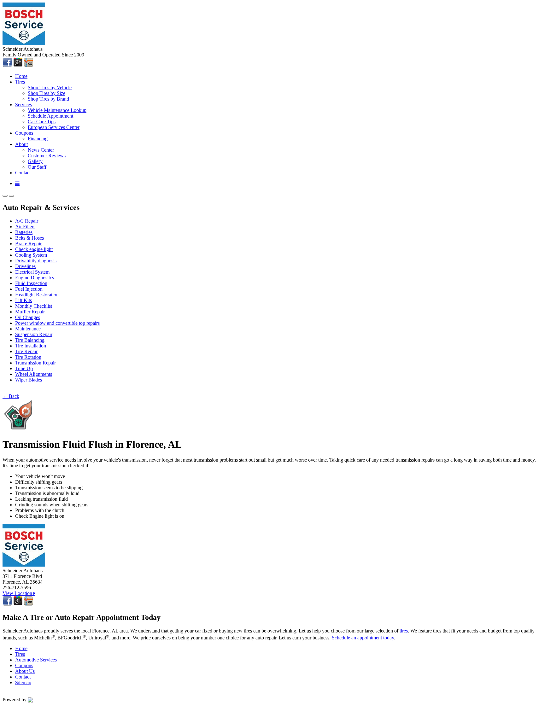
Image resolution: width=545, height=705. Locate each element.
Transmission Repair (35, 362)
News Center (41, 150)
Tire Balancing (29, 340)
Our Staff (37, 167)
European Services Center (53, 127)
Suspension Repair (33, 334)
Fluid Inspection (31, 283)
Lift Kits (23, 300)
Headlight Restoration (37, 294)
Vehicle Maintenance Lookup (57, 110)
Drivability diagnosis (35, 260)
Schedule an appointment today (363, 637)
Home (21, 76)
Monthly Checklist (33, 306)
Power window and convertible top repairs (57, 323)
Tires (20, 81)
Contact (23, 172)
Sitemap (23, 682)
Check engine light (34, 249)
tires (404, 630)
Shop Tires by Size (46, 93)
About (21, 144)
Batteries (23, 232)
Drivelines (25, 266)
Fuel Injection (29, 289)
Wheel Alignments (33, 374)
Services (23, 104)
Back (11, 396)
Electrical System (32, 272)
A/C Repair (26, 221)
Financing (38, 138)
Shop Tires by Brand (48, 99)
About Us (25, 671)
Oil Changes (27, 317)
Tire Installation (30, 345)
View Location (18, 593)
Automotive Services (36, 659)
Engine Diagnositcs (34, 277)
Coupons (24, 133)
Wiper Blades (28, 379)
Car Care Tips (42, 121)
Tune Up (24, 368)
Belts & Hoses (29, 238)
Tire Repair (26, 351)
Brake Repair (28, 243)
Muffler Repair (30, 311)
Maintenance (28, 328)
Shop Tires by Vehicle (50, 87)
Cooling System (31, 255)
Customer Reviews (47, 155)
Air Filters (25, 226)
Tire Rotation (28, 357)
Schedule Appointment (50, 116)
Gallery (35, 161)
